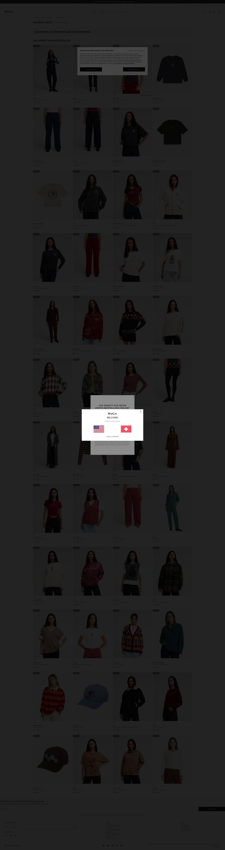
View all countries (113, 436)
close (141, 411)
